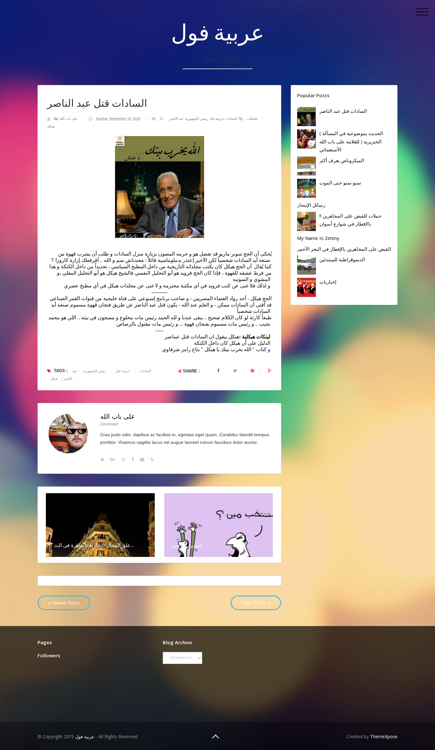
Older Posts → (256, 602)
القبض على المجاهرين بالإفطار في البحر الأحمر (344, 249)
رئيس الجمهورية (196, 118)
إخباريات (327, 281)
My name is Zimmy (318, 238)
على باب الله (69, 118)
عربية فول (217, 31)
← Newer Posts (64, 602)
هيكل (50, 126)
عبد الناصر (176, 118)
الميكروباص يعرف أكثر (341, 160)
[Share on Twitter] (235, 371)
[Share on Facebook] (218, 371)
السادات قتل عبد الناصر (343, 111)
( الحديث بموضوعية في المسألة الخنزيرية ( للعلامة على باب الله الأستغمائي (351, 141)
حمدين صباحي (187, 545)
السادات (231, 118)
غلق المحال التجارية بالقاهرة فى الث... (94, 545)
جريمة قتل (216, 118)
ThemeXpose (383, 736)
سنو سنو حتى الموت (340, 182)
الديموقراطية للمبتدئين (342, 259)
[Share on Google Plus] (270, 371)
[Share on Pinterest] (252, 371)
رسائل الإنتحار (311, 205)
